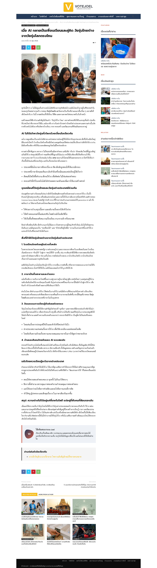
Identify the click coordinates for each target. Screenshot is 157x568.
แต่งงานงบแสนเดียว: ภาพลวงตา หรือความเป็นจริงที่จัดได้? (123, 92)
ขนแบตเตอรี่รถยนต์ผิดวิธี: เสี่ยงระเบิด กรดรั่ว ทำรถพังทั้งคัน (84, 543)
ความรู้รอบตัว (51, 539)
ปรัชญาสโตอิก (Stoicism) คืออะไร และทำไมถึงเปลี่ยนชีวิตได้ (32, 543)
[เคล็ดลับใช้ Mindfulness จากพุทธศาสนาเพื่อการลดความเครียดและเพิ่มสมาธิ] (84, 507)
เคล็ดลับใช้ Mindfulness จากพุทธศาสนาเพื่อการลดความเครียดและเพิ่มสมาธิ (83, 519)
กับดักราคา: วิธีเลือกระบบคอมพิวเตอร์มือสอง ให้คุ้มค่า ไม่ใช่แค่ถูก (123, 123)
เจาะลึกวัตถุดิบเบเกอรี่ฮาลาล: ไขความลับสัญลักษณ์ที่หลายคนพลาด (55, 456)
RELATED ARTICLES (29, 494)
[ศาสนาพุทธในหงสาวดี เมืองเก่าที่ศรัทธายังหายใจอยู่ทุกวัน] (58, 507)
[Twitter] (28, 47)
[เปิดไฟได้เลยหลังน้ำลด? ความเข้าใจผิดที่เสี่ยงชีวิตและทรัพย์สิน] (58, 532)
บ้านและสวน (91, 16)
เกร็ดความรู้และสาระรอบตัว (35, 22)
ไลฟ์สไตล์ (43, 16)
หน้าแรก (34, 16)
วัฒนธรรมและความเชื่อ (51, 22)
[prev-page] (22, 548)
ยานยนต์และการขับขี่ (105, 16)
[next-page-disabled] (26, 548)
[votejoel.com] (78, 7)
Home (23, 22)
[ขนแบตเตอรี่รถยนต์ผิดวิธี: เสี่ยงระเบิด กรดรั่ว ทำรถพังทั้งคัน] (84, 532)
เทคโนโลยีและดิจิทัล (56, 16)
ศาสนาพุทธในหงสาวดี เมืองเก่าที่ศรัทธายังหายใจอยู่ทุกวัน (122, 162)
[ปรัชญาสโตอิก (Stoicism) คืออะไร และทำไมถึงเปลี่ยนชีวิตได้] (33, 532)
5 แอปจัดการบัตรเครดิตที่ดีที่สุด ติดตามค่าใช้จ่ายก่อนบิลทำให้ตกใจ (80, 486)
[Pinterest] (33, 47)
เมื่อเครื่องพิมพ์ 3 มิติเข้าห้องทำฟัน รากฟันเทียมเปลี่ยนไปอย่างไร (38, 486)
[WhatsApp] (38, 47)
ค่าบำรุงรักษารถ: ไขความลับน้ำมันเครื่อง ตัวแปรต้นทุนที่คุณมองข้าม (123, 102)
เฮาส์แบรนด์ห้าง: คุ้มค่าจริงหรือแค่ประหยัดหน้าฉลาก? (123, 112)
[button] (133, 16)
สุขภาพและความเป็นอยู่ (75, 16)
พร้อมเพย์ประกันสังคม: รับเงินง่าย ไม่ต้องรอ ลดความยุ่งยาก (118, 65)
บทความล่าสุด (121, 16)
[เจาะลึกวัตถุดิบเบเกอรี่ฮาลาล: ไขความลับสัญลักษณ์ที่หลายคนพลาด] (33, 507)
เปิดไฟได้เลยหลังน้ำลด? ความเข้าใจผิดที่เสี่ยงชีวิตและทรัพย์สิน (58, 543)
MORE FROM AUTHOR (46, 494)
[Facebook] (23, 47)
